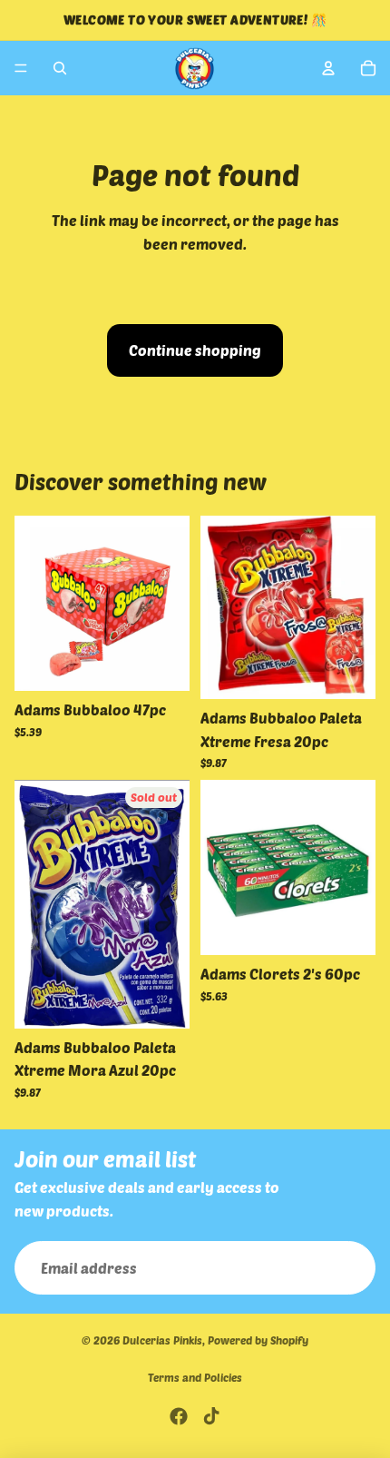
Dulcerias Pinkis (162, 1340)
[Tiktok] (211, 1416)
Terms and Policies (195, 1377)
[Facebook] (179, 1416)
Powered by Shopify (258, 1340)
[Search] (60, 68)
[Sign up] (348, 1268)
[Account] (328, 68)
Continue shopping (195, 350)
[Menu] (21, 68)
